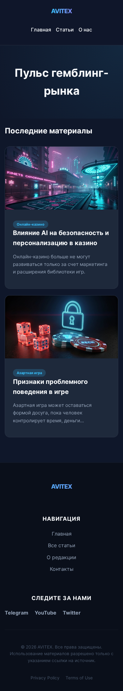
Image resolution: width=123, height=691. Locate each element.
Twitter (72, 613)
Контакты (61, 569)
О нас (85, 29)
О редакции (61, 557)
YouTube (45, 613)
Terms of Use (79, 677)
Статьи (65, 29)
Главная (41, 29)
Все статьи (61, 545)
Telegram (16, 613)
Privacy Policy (45, 677)
